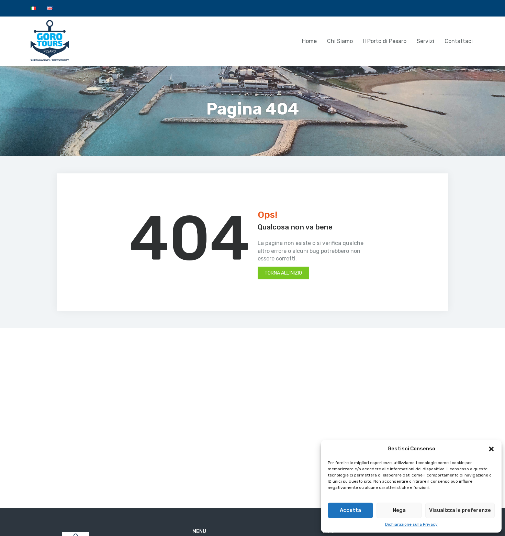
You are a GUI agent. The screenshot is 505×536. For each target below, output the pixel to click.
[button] (491, 449)
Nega (399, 510)
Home (309, 41)
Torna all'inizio (283, 273)
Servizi (425, 41)
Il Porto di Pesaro (384, 41)
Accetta (350, 510)
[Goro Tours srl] (50, 40)
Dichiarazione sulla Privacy (411, 524)
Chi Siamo (340, 41)
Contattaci (459, 41)
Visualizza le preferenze (460, 510)
